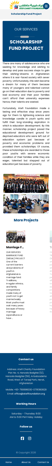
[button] (46, 6)
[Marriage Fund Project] (15, 237)
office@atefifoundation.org (29, 393)
